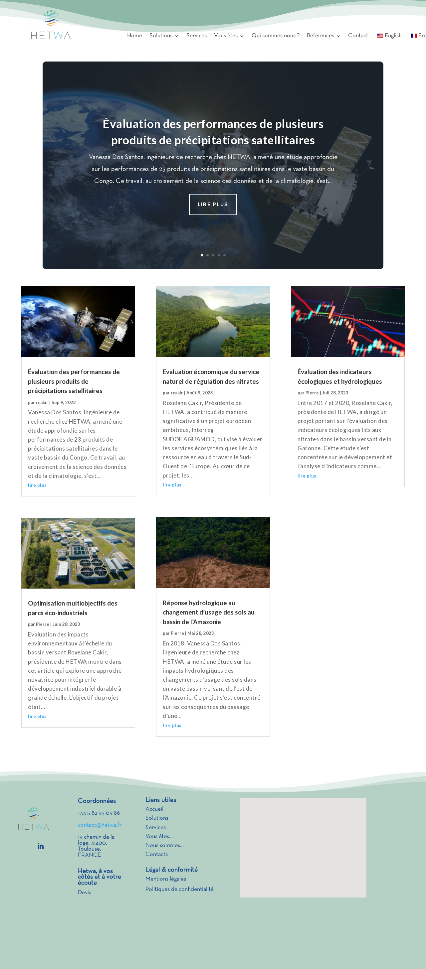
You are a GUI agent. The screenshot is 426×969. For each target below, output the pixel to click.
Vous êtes (226, 36)
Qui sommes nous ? (276, 36)
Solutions (160, 36)
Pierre (42, 624)
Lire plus (213, 204)
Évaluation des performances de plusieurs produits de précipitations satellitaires (74, 381)
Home (134, 36)
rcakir (42, 402)
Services (196, 36)
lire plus (37, 485)
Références (320, 36)
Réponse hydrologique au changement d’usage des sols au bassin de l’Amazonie (209, 612)
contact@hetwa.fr (99, 825)
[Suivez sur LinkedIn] (40, 846)
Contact (358, 36)
